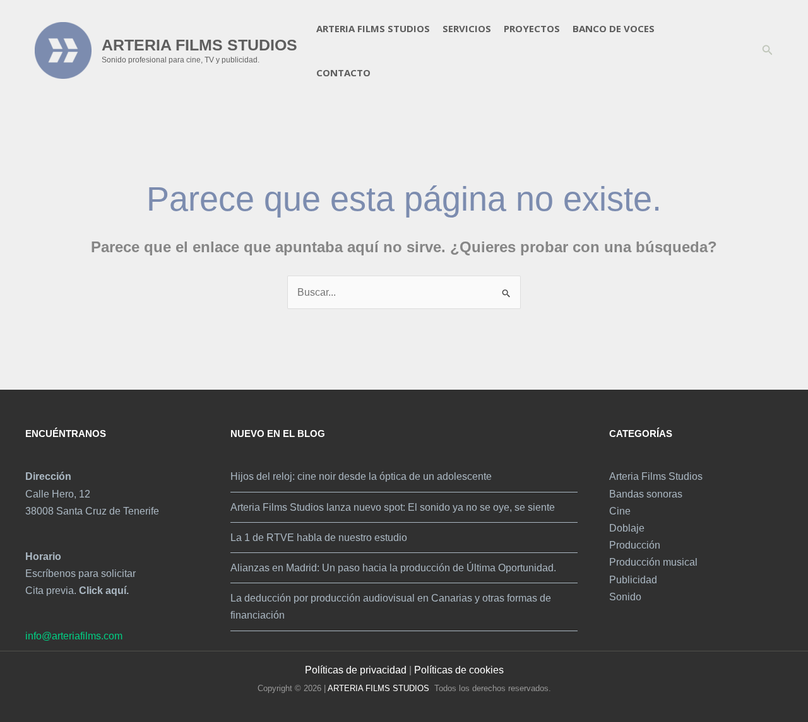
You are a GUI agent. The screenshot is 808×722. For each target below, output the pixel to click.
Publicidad (633, 579)
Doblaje (627, 528)
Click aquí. (104, 590)
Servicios (467, 28)
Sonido (625, 596)
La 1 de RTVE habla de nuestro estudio (318, 537)
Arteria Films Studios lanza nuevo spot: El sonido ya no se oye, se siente (392, 507)
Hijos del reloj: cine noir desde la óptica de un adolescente (361, 476)
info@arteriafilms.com (73, 636)
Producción (634, 545)
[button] (767, 50)
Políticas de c (444, 670)
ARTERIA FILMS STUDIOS (199, 45)
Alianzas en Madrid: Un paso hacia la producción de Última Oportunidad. (393, 567)
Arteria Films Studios (373, 28)
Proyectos (532, 28)
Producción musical (653, 562)
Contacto (343, 72)
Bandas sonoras (645, 494)
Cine (620, 511)
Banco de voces (614, 28)
